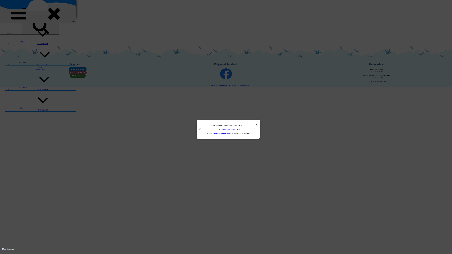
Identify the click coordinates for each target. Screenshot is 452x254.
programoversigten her (221, 133)
